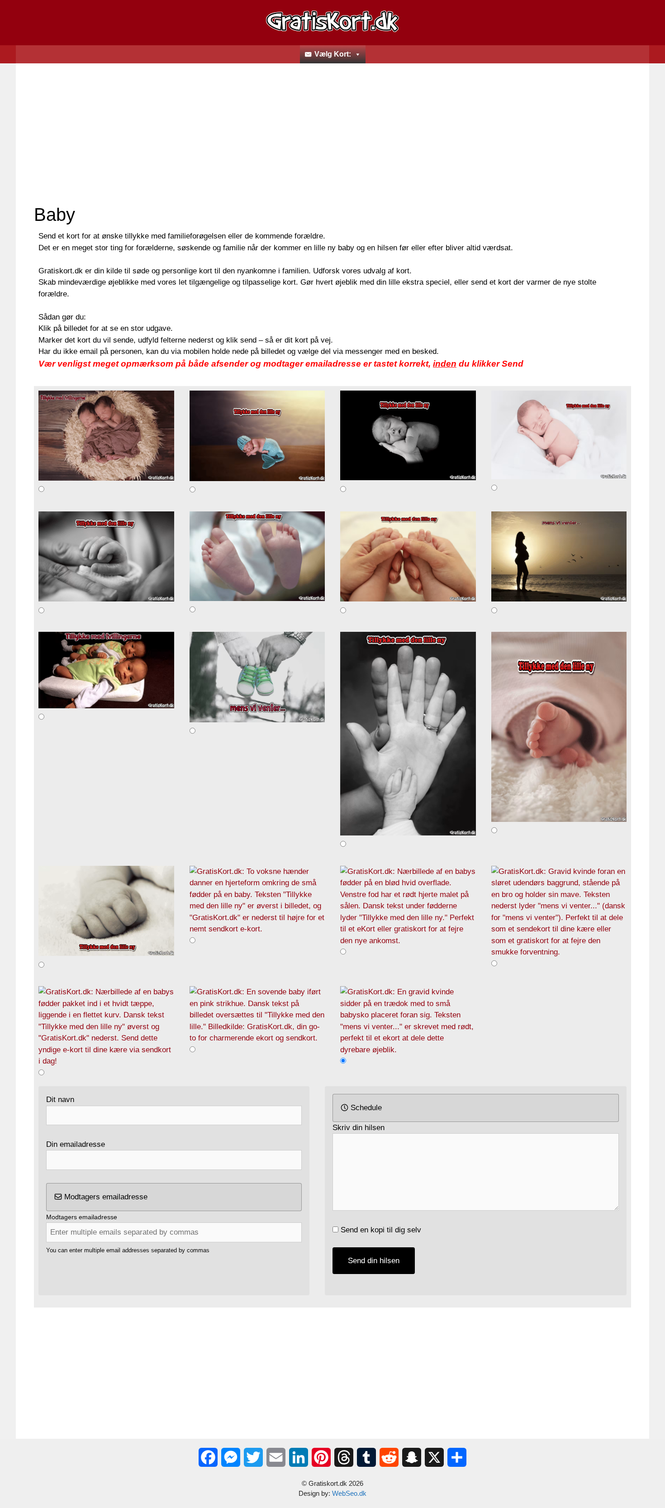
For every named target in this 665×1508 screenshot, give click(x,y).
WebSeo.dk (349, 1493)
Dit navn (60, 1099)
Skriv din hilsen (358, 1127)
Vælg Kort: (332, 54)
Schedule (365, 1107)
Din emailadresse (75, 1144)
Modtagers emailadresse (104, 1197)
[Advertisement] (332, 135)
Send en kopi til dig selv (381, 1230)
